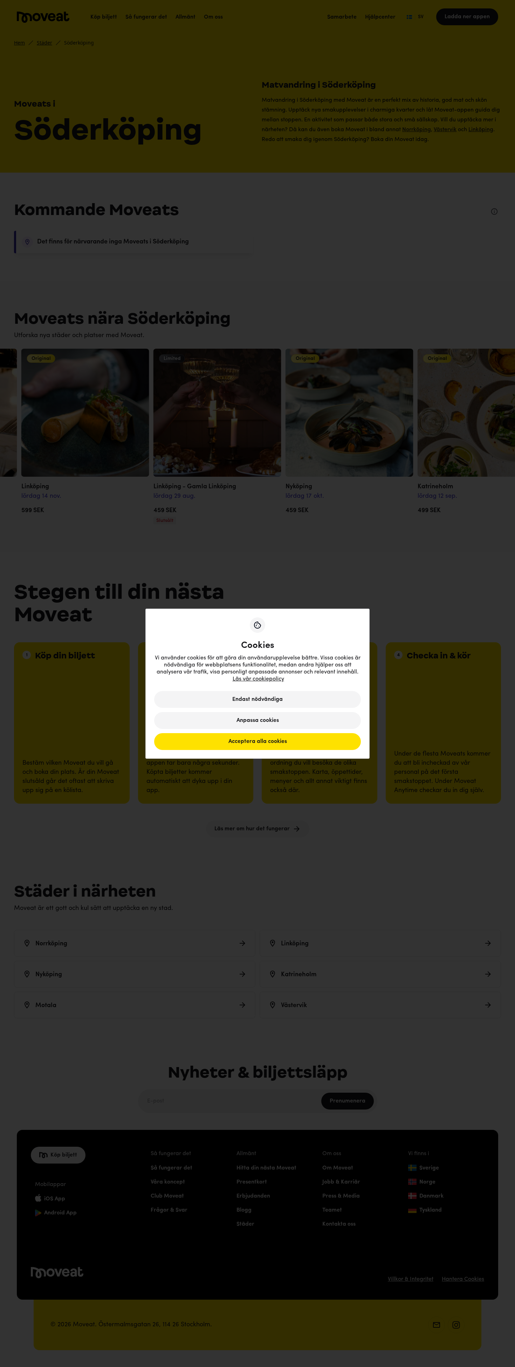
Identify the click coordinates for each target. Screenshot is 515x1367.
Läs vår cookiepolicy (258, 679)
